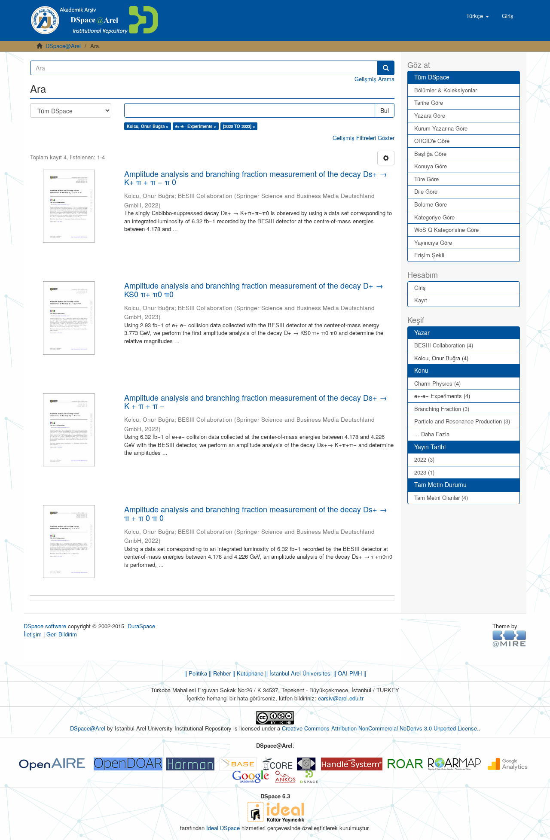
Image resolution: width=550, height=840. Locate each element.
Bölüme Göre (430, 204)
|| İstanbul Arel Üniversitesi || (299, 673)
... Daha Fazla (431, 434)
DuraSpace (141, 626)
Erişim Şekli (429, 255)
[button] (477, 16)
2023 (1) (424, 472)
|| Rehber (219, 673)
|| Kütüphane (247, 673)
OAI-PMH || (351, 673)
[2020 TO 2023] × (239, 126)
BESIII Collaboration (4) (443, 345)
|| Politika (195, 673)
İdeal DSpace (223, 828)
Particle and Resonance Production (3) (462, 421)
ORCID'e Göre (431, 141)
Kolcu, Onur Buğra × (147, 126)
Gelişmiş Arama (374, 79)
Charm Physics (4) (437, 383)
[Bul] (385, 68)
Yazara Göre (429, 115)
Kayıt (420, 300)
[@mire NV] (509, 638)
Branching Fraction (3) (441, 409)
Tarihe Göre (428, 102)
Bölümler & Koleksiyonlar (445, 90)
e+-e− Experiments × (195, 126)
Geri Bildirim (61, 634)
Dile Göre (425, 191)
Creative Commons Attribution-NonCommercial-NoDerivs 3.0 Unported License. (380, 728)
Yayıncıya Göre (433, 242)
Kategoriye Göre (434, 217)
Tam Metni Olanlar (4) (441, 497)
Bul (384, 110)
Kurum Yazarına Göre (441, 128)
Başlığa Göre (430, 153)
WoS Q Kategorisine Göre (446, 229)
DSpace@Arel (63, 46)
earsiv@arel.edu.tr (341, 698)
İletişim (33, 634)
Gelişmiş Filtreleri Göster (363, 138)
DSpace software (45, 626)
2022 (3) (424, 459)
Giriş (420, 287)
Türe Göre (426, 179)
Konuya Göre (430, 166)
